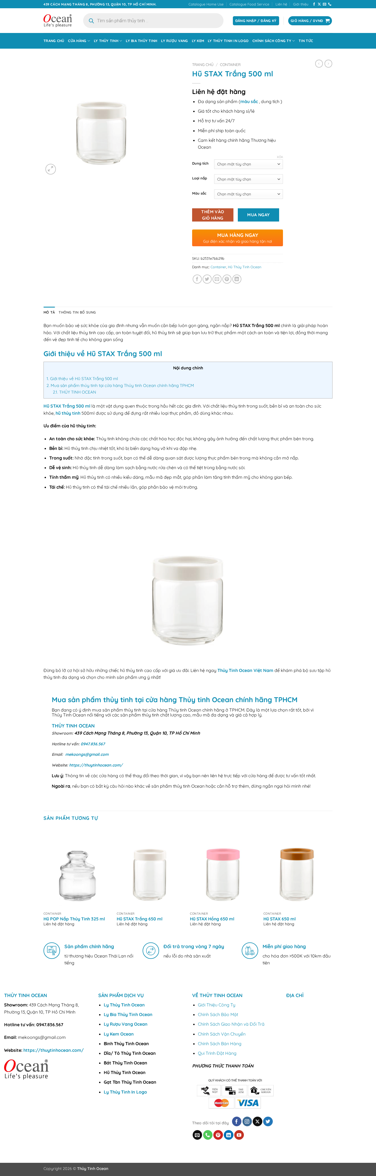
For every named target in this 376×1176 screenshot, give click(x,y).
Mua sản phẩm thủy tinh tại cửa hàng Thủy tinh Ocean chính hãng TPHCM (120, 385)
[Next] (331, 881)
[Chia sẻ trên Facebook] (197, 279)
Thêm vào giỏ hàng (212, 215)
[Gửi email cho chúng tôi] (324, 4)
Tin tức (306, 40)
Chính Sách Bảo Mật (218, 1014)
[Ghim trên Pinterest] (226, 279)
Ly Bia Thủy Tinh (141, 40)
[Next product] (319, 63)
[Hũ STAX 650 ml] (297, 868)
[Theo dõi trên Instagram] (247, 1121)
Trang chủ (53, 40)
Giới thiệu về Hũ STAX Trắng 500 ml (82, 378)
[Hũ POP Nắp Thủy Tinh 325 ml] (77, 868)
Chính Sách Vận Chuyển (222, 1034)
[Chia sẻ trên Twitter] (207, 279)
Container (230, 64)
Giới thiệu (300, 4)
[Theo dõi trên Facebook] (314, 4)
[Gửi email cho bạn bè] (217, 279)
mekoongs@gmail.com (86, 754)
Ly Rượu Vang (174, 40)
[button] (50, 169)
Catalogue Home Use (206, 4)
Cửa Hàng (77, 40)
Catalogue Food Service (249, 4)
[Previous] (44, 881)
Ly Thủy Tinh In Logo (228, 40)
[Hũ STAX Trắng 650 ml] (151, 868)
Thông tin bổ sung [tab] (77, 312)
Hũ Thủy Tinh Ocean (244, 267)
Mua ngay (258, 214)
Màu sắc (199, 193)
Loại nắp (199, 178)
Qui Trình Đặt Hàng (217, 1053)
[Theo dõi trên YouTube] (239, 1135)
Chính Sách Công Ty (271, 40)
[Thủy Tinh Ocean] (57, 20)
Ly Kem (198, 40)
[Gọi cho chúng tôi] (329, 4)
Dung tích (200, 163)
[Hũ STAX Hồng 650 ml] (224, 868)
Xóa (280, 157)
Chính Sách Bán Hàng (219, 1043)
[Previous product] (328, 63)
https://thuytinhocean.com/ (95, 765)
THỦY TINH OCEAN (74, 392)
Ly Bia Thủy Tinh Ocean (128, 1014)
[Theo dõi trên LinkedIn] (228, 1135)
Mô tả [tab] (49, 312)
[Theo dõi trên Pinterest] (218, 1135)
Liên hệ (281, 4)
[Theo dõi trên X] (319, 4)
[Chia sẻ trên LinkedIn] (236, 279)
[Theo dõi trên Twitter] (268, 1121)
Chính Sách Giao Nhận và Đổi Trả (231, 1024)
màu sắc (249, 101)
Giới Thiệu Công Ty (216, 1005)
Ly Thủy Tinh (106, 40)
